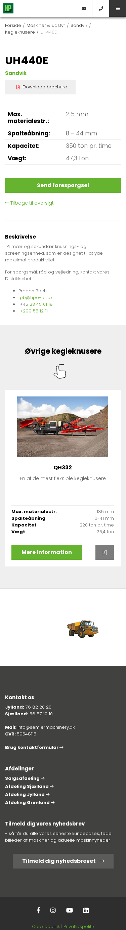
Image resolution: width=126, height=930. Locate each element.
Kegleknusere (20, 32)
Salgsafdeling (23, 778)
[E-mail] (83, 8)
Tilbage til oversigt (31, 203)
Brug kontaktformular (32, 747)
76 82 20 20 (38, 707)
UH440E (48, 32)
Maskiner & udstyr (46, 25)
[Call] (100, 8)
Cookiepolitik (46, 926)
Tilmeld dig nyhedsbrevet (59, 861)
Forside (13, 25)
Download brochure (45, 87)
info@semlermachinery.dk (46, 727)
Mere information (47, 552)
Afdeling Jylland (25, 794)
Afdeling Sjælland (27, 786)
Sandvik (79, 25)
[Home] (37, 8)
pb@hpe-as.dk (36, 297)
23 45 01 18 (41, 304)
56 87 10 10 (41, 714)
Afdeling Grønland (28, 802)
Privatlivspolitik (79, 926)
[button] (117, 8)
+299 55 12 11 (34, 311)
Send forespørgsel (63, 185)
